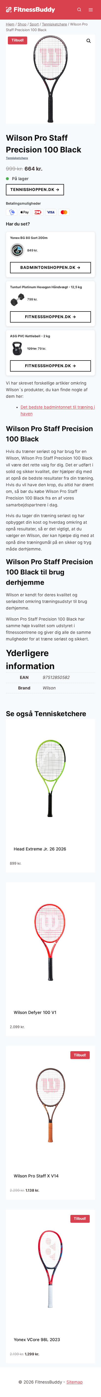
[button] (88, 41)
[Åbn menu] (90, 9)
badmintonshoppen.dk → (50, 267)
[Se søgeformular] (79, 9)
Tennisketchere (17, 158)
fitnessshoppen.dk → (50, 316)
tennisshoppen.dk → (35, 189)
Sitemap (74, 1382)
